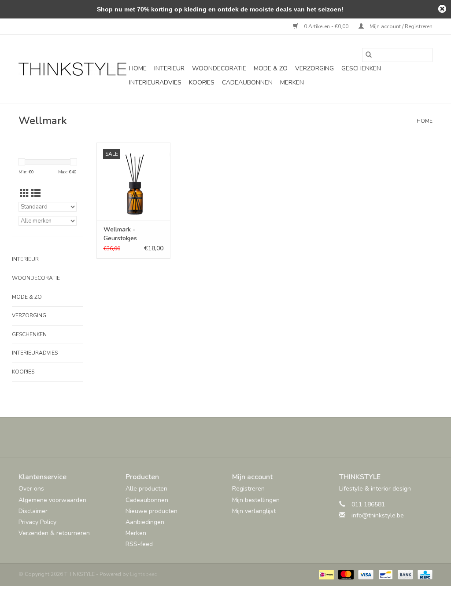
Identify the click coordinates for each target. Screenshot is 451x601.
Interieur (169, 68)
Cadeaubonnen (247, 82)
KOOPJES (201, 82)
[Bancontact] (384, 573)
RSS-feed (139, 544)
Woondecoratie (219, 68)
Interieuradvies (155, 82)
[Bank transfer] (404, 573)
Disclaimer (33, 511)
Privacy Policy (37, 522)
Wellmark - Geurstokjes (120, 233)
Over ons (31, 488)
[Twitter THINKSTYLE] (218, 437)
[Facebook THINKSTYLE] (202, 437)
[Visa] (365, 573)
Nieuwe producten (151, 511)
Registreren (248, 488)
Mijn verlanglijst (254, 511)
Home (138, 68)
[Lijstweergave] (36, 193)
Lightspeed (144, 574)
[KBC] (423, 573)
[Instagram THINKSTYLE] (249, 437)
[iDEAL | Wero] (325, 573)
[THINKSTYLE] (72, 69)
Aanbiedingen (145, 522)
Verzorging (314, 68)
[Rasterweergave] (24, 193)
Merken (292, 82)
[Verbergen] (442, 9)
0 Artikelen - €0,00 (326, 26)
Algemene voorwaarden (52, 500)
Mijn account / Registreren (400, 26)
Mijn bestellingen (256, 500)
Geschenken (361, 68)
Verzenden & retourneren (54, 533)
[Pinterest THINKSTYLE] (233, 437)
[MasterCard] (345, 573)
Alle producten (146, 488)
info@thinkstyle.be (377, 515)
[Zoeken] (368, 55)
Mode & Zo (271, 68)
